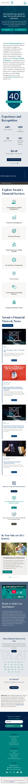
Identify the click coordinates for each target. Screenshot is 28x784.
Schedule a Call (21, 29)
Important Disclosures (6, 183)
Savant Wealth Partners (14, 754)
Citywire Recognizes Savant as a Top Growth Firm (13, 350)
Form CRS (14, 738)
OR (12, 669)
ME (5, 667)
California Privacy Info (14, 744)
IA (14, 664)
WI (19, 672)
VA (16, 672)
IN (11, 664)
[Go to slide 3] (12, 577)
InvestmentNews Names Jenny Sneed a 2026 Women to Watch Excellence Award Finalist (13, 426)
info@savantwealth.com (15, 767)
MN (12, 667)
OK (9, 669)
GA (5, 664)
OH (5, 669)
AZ (8, 662)
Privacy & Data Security (14, 742)
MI (8, 667)
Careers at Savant (14, 755)
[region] (14, 780)
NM (19, 667)
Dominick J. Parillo (6, 383)
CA (12, 662)
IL (8, 664)
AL (5, 662)
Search (14, 651)
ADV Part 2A (14, 739)
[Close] (25, 778)
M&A (14, 752)
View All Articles (7, 325)
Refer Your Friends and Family (14, 758)
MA (22, 664)
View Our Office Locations (14, 769)
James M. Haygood (6, 458)
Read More (14, 360)
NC (15, 667)
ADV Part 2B (14, 741)
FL (22, 662)
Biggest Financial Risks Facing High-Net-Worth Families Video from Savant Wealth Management (13, 388)
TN (9, 672)
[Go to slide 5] (14, 577)
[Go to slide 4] (13, 577)
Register (14, 507)
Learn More (7, 29)
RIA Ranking (25, 176)
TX (12, 672)
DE (19, 662)
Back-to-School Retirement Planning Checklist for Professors (11, 462)
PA (15, 669)
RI (19, 669)
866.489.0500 (14, 765)
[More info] (17, 163)
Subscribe (8, 721)
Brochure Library (14, 750)
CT (15, 662)
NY (22, 667)
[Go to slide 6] (15, 577)
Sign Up (14, 524)
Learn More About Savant (14, 159)
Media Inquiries (14, 757)
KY (18, 664)
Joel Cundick (5, 382)
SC (22, 669)
